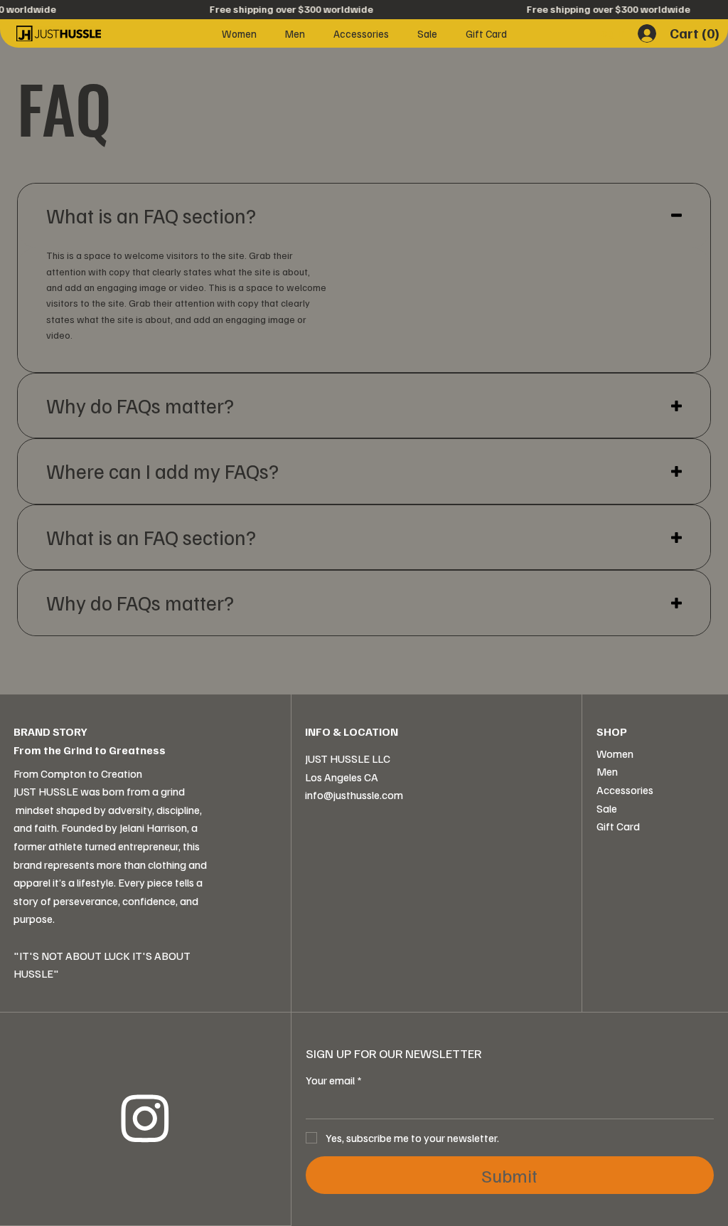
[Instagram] (145, 1119)
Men (607, 771)
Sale (606, 808)
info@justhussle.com (354, 795)
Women (614, 753)
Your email (334, 1080)
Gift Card (618, 826)
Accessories (624, 790)
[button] (696, 33)
